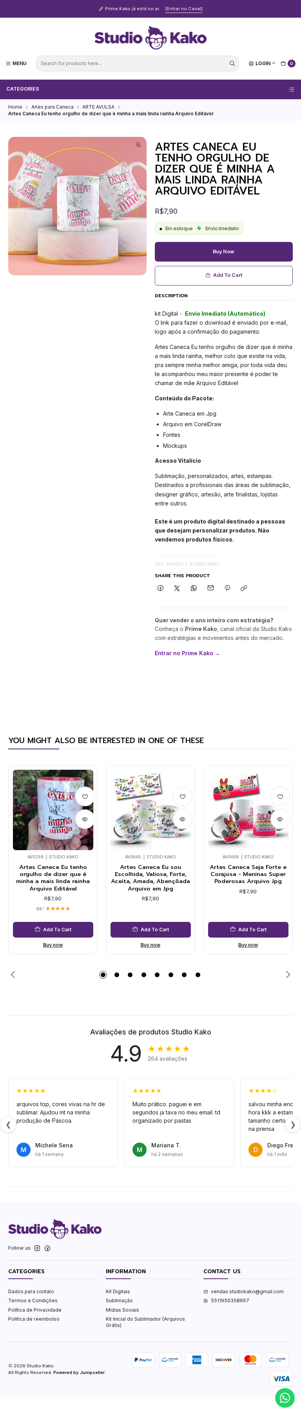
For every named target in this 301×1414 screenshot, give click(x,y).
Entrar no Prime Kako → (187, 653)
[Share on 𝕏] (177, 589)
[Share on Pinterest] (227, 589)
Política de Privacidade (35, 1310)
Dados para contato (31, 1291)
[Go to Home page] (150, 37)
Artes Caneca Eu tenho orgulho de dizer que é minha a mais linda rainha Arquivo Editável (53, 878)
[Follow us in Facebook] (47, 1248)
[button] (103, 975)
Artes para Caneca (52, 107)
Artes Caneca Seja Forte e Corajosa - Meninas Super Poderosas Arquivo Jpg (248, 874)
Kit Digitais (118, 1291)
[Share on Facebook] (161, 589)
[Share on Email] (210, 589)
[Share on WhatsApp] (194, 589)
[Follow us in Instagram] (37, 1248)
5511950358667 (230, 1300)
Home (15, 107)
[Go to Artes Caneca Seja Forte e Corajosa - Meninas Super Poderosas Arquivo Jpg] (248, 810)
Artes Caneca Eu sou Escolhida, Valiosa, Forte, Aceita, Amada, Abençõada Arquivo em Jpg (150, 878)
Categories (22, 89)
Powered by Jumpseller (79, 1372)
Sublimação (119, 1300)
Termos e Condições (33, 1300)
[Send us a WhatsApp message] (285, 1398)
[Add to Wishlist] (85, 796)
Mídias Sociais (122, 1310)
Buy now (223, 251)
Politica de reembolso (34, 1319)
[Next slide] (287, 975)
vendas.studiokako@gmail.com (247, 1291)
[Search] (232, 63)
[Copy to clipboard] (244, 589)
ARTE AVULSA (98, 107)
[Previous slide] (14, 975)
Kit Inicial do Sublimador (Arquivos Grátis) (145, 1322)
